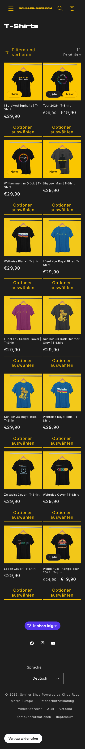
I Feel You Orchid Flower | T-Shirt (22, 340)
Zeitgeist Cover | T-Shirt (21, 494)
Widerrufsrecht (30, 709)
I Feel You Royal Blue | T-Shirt (61, 263)
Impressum (64, 717)
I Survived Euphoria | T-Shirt (21, 107)
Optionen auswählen (23, 129)
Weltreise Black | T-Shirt (21, 261)
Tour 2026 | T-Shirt (57, 105)
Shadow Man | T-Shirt (59, 183)
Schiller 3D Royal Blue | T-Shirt (21, 418)
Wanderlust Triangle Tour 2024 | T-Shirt (61, 570)
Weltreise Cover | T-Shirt (61, 494)
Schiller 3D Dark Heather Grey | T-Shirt (61, 340)
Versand (65, 709)
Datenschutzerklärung (56, 701)
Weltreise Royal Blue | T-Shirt (61, 418)
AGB (50, 709)
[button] (11, 8)
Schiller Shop (30, 694)
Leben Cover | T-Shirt (20, 568)
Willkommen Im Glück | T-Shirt (22, 185)
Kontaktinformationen (34, 717)
